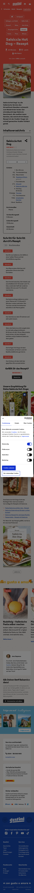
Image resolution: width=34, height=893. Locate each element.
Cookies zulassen (8, 468)
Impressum (25, 436)
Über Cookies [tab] (28, 423)
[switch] (29, 449)
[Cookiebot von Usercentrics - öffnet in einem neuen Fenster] (24, 418)
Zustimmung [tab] (6, 423)
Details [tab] (17, 423)
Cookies (14, 432)
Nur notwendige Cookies (11, 473)
